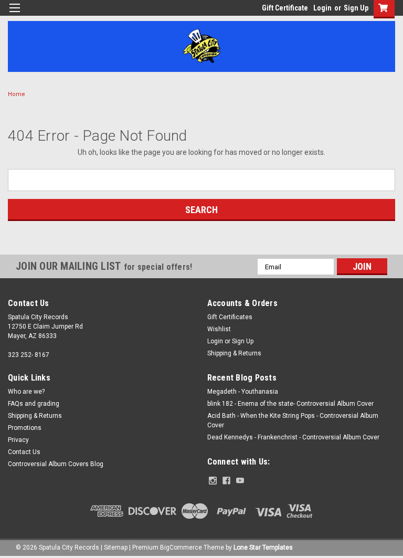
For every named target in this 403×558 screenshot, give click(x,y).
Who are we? (26, 391)
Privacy (18, 440)
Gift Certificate (285, 8)
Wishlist (219, 329)
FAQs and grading (33, 403)
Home (16, 94)
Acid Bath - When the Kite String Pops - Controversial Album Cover (292, 420)
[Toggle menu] (14, 14)
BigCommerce (181, 547)
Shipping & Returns (234, 353)
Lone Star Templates (263, 547)
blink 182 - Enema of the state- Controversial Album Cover (290, 403)
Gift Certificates (229, 317)
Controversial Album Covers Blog (55, 464)
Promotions (24, 427)
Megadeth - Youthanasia (242, 391)
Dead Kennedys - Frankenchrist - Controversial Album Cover (293, 437)
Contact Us (24, 452)
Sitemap (116, 547)
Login (322, 8)
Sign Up (356, 8)
